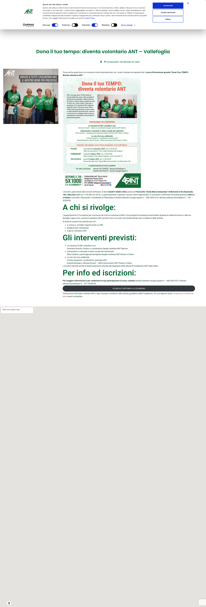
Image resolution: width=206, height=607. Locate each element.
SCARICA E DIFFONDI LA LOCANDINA (129, 288)
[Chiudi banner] (188, 3)
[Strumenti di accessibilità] (9, 603)
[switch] (75, 25)
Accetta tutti (168, 5)
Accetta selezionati (168, 12)
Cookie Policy (89, 18)
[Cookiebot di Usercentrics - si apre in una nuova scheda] (28, 25)
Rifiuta (168, 19)
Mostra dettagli (127, 25)
